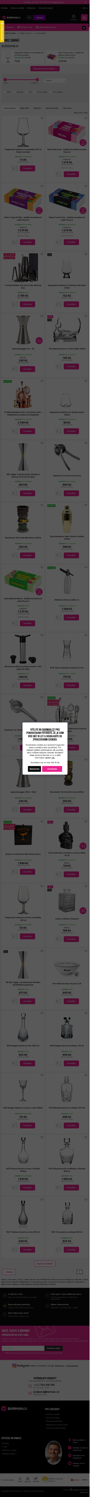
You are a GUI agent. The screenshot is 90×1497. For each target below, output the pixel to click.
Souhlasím (52, 769)
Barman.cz (48, 729)
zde (53, 758)
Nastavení (34, 769)
